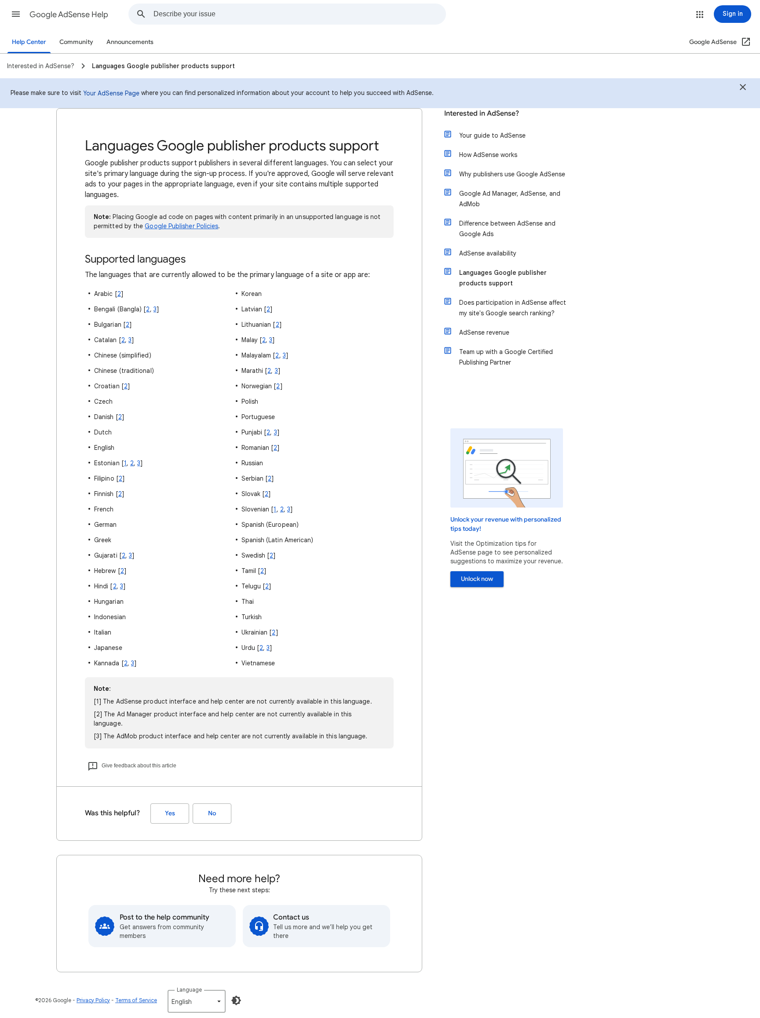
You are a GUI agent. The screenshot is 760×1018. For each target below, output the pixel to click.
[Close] (743, 88)
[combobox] (299, 14)
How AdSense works (488, 155)
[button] (15, 14)
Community (76, 42)
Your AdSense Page (111, 93)
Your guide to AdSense (492, 135)
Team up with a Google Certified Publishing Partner (506, 357)
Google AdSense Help (68, 14)
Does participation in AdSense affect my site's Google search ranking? (512, 308)
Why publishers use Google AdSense (512, 174)
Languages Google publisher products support (503, 278)
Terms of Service (136, 1000)
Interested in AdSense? (481, 113)
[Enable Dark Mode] (236, 1000)
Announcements (129, 42)
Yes (170, 813)
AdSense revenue (484, 332)
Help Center (29, 42)
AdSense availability (487, 253)
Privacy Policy (93, 1000)
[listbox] (197, 1001)
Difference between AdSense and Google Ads (507, 228)
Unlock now (477, 579)
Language (189, 989)
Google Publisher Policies (181, 226)
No (212, 813)
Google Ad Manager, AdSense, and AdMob (509, 199)
